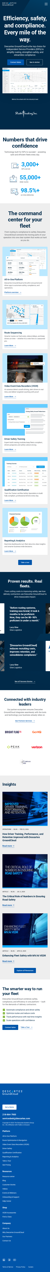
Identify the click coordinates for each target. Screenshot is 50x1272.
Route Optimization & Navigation (14, 1140)
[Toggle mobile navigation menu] (46, 3)
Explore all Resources (25, 970)
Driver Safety (7, 1148)
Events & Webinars (9, 1193)
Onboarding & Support (10, 1197)
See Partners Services (23, 721)
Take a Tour (25, 1027)
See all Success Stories (23, 681)
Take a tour (25, 562)
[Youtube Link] (14, 1260)
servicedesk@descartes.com (16, 1118)
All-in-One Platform (9, 1136)
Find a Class (7, 1217)
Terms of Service (7, 1267)
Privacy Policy (20, 1267)
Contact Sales (15, 62)
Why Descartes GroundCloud (13, 1232)
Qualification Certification (12, 1153)
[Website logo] (21, 4)
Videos (5, 1189)
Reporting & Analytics (10, 1157)
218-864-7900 (9, 1114)
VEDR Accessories (9, 1213)
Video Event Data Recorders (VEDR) (15, 1144)
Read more (7, 846)
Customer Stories (8, 1185)
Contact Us (6, 1241)
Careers (30, 1267)
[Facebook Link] (9, 1260)
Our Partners (7, 1237)
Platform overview (11, 292)
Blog (4, 1180)
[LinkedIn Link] (3, 1260)
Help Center (6, 1201)
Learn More (8, 346)
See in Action (35, 62)
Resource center (8, 1176)
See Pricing (6, 1165)
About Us (5, 1228)
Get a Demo (9, 1107)
